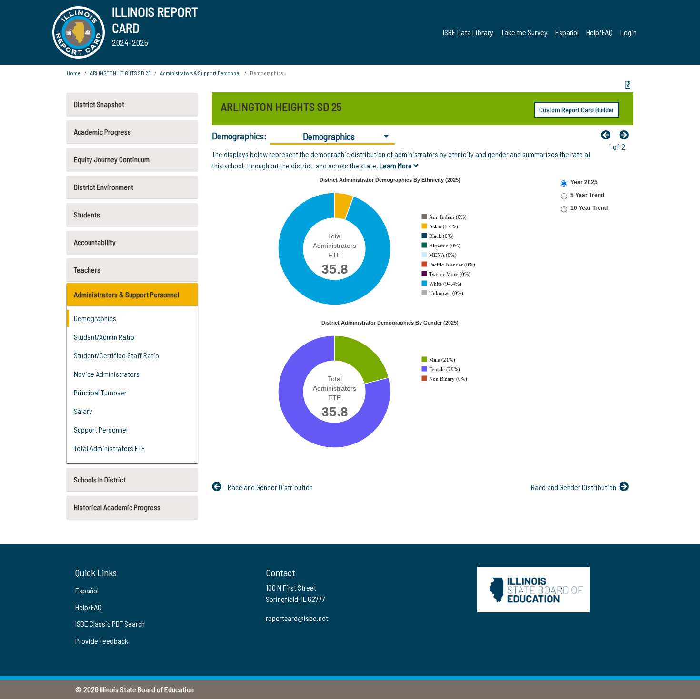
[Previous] (608, 134)
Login (628, 32)
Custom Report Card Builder (576, 110)
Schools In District (100, 479)
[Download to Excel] (627, 84)
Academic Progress (102, 131)
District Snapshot (99, 103)
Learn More (396, 165)
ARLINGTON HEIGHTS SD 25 (120, 72)
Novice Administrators (107, 373)
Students (87, 214)
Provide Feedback (101, 640)
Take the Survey (524, 32)
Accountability (95, 241)
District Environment (103, 186)
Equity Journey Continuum (112, 159)
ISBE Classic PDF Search (110, 623)
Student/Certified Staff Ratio (116, 355)
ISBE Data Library (468, 32)
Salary (83, 410)
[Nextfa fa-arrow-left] (626, 134)
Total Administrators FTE (109, 448)
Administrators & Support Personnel (126, 294)
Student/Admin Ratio (104, 336)
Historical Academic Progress (117, 507)
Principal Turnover (100, 392)
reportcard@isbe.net (297, 617)
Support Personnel (101, 429)
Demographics (95, 318)
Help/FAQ (599, 32)
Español (567, 32)
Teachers (87, 269)
